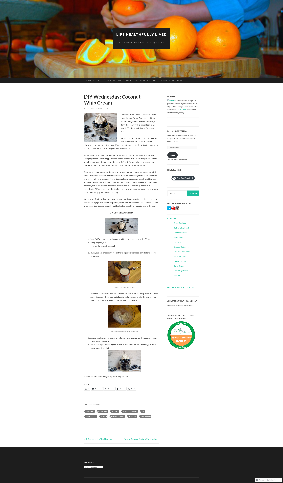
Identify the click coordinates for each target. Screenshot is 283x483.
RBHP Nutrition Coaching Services (141, 80)
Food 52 (177, 275)
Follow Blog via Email (177, 131)
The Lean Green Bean (182, 252)
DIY (143, 411)
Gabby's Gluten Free (181, 247)
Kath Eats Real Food (181, 228)
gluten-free (91, 416)
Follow (172, 155)
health (104, 416)
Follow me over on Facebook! (180, 288)
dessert (115, 411)
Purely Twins (178, 237)
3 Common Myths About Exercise (98, 439)
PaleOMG (177, 242)
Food (91, 404)
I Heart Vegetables (181, 271)
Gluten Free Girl (180, 261)
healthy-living (117, 416)
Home (88, 80)
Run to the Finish (180, 256)
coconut (90, 411)
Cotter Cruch (179, 266)
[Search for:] (183, 193)
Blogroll (171, 219)
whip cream (146, 416)
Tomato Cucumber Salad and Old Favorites (141, 439)
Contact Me (177, 80)
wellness (132, 416)
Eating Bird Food (180, 223)
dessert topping (130, 411)
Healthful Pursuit (180, 232)
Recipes (164, 80)
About (99, 80)
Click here (182, 109)
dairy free (102, 411)
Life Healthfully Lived (141, 34)
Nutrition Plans (114, 80)
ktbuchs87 (103, 108)
